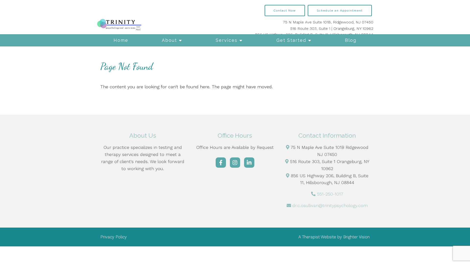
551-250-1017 (330, 194)
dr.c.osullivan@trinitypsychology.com (330, 205)
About (169, 40)
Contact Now (285, 10)
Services (226, 40)
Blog (350, 40)
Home (121, 40)
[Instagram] (235, 162)
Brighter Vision (356, 236)
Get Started (291, 40)
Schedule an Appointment (340, 10)
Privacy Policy (113, 236)
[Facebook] (221, 162)
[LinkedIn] (249, 162)
